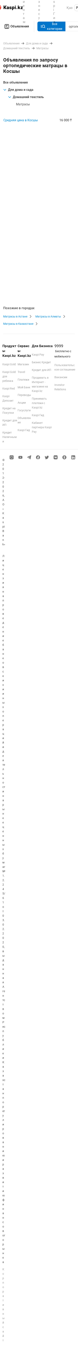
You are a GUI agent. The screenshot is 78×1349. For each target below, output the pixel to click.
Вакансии (60, 377)
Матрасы (23, 104)
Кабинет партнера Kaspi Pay (42, 427)
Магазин (23, 364)
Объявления (19, 26)
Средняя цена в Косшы (20, 120)
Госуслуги (24, 410)
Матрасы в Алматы (48, 316)
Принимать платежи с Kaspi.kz (39, 403)
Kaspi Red (8, 388)
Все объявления (15, 82)
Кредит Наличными (9, 437)
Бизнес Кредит (41, 362)
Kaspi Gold (9, 364)
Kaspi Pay (38, 354)
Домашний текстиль (28, 97)
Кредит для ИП (41, 370)
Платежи (23, 379)
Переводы (24, 395)
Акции (22, 402)
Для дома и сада (20, 90)
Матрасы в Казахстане (18, 323)
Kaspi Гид (24, 430)
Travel (21, 372)
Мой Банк (24, 387)
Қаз (70, 8)
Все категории (54, 26)
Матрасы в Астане (15, 316)
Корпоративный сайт (3, 1305)
